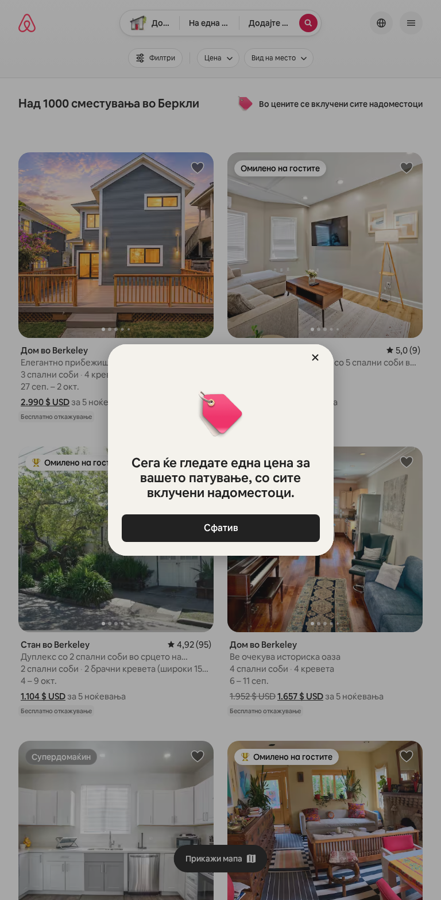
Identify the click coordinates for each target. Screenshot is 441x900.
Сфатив (220, 528)
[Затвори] (315, 357)
